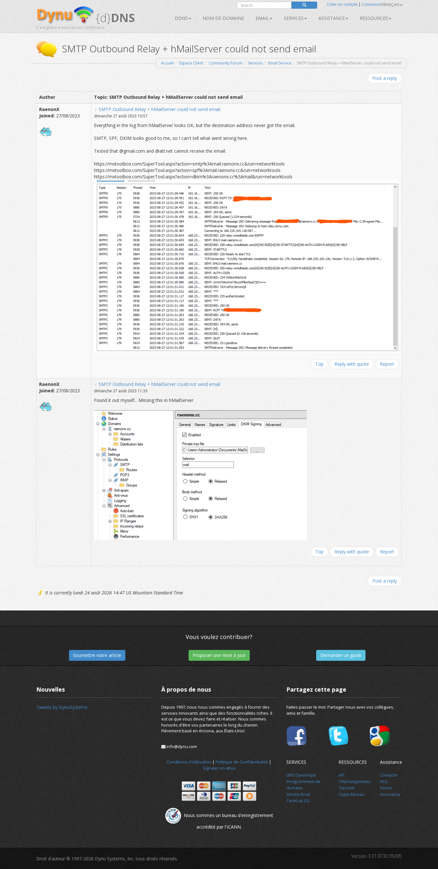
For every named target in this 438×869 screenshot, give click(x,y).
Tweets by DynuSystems (62, 707)
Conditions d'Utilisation (189, 762)
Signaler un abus (219, 768)
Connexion (371, 4)
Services (255, 63)
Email (262, 18)
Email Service (279, 63)
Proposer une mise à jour (219, 655)
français (390, 4)
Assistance (331, 18)
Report (387, 364)
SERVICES (294, 18)
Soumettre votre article (97, 655)
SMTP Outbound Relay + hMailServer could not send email (159, 109)
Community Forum (225, 63)
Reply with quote (351, 364)
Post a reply (384, 78)
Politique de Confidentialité (241, 762)
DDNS (181, 18)
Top (319, 364)
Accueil (167, 63)
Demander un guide (340, 655)
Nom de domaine (223, 18)
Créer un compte (342, 4)
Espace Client (191, 63)
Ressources (374, 18)
